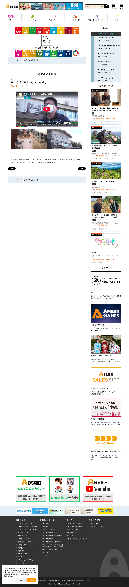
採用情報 (45, 526)
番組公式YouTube (24, 542)
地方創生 (21, 551)
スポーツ (118, 20)
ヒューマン (105, 122)
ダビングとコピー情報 (75, 526)
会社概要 (45, 523)
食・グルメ (103, 158)
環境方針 (45, 552)
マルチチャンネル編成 (75, 523)
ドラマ (11, 20)
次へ (82, 168)
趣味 (95, 192)
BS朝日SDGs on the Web (27, 526)
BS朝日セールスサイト (26, 560)
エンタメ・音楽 (75, 20)
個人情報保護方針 (48, 539)
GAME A (21, 557)
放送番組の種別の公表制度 (52, 536)
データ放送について (74, 530)
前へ (11, 168)
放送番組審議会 (48, 533)
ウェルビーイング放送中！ (27, 530)
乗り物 (95, 158)
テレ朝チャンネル (97, 526)
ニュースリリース (48, 530)
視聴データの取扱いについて (52, 549)
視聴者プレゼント (24, 533)
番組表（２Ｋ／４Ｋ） (26, 523)
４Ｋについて (71, 533)
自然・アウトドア (103, 192)
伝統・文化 (97, 122)
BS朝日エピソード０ (25, 545)
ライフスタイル (98, 228)
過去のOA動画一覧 (31, 60)
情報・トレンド (98, 262)
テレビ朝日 (95, 523)
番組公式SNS (23, 536)
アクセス (45, 555)
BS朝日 (12, 6)
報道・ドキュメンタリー (96, 20)
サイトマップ (71, 536)
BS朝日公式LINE (24, 539)
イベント (21, 563)
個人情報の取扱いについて (52, 542)
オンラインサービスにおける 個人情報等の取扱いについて (51, 545)
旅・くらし (32, 20)
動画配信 (21, 548)
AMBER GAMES (24, 554)
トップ (15, 60)
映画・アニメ (53, 20)
